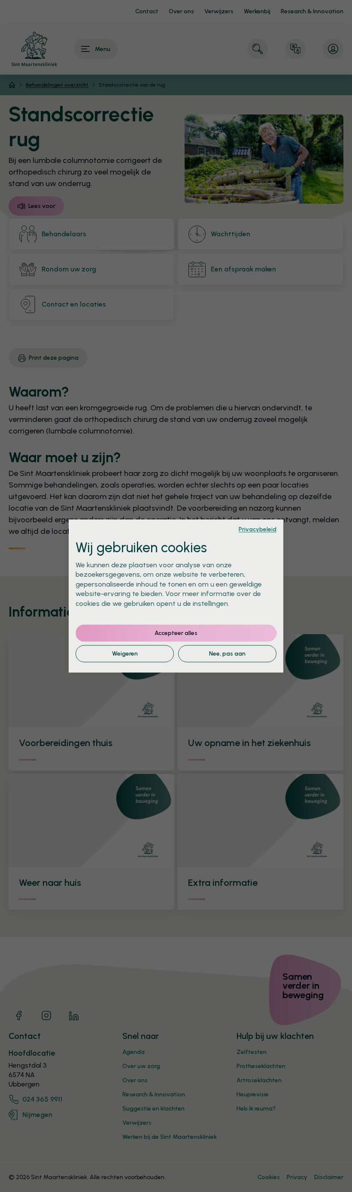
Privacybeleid (257, 529)
